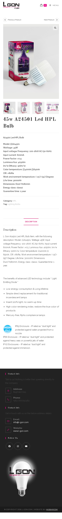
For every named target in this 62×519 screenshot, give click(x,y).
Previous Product (14, 20)
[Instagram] (18, 446)
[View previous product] (5, 20)
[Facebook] (9, 446)
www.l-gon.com (20, 431)
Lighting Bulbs (14, 204)
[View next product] (57, 20)
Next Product (49, 20)
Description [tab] (31, 222)
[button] (55, 28)
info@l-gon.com (21, 422)
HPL (14, 201)
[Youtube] (26, 446)
